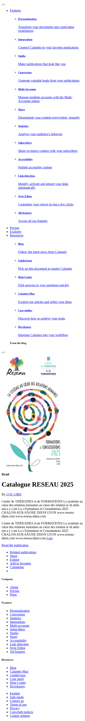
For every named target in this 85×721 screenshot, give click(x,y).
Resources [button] (16, 235)
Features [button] (15, 10)
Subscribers (17, 629)
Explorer (15, 231)
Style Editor (17, 648)
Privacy (15, 708)
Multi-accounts (19, 625)
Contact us (17, 701)
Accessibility (18, 640)
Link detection (19, 644)
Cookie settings (20, 715)
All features (17, 651)
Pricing (14, 228)
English (15, 693)
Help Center (18, 682)
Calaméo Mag (19, 671)
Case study (17, 679)
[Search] (3, 352)
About (14, 587)
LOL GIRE (13, 494)
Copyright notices (21, 712)
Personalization (20, 610)
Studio (14, 633)
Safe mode (17, 697)
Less (50, 538)
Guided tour (18, 675)
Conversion (17, 614)
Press (13, 594)
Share (13, 637)
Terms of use (18, 704)
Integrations (17, 622)
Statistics (15, 618)
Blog (13, 668)
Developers (17, 686)
